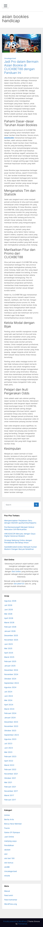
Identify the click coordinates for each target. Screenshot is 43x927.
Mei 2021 (8, 782)
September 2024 (11, 683)
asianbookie (9, 138)
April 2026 (8, 618)
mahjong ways (10, 841)
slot (5, 854)
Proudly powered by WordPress (15, 921)
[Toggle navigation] (5, 6)
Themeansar (22, 924)
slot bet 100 (9, 858)
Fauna (7, 828)
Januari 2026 (10, 631)
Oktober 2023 (10, 731)
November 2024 (11, 674)
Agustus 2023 (10, 739)
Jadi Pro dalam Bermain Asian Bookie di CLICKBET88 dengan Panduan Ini (21, 67)
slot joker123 (19, 584)
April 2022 (8, 761)
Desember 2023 (11, 722)
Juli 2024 (8, 692)
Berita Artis (9, 819)
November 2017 (11, 791)
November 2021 (11, 774)
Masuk (7, 891)
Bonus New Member (13, 824)
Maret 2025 (9, 657)
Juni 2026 (8, 610)
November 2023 (11, 726)
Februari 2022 (10, 769)
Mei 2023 (8, 752)
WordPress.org (10, 904)
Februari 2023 (10, 756)
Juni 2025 (8, 644)
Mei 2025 (8, 648)
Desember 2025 (11, 635)
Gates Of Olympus (12, 832)
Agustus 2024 (10, 687)
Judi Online (9, 837)
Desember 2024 (11, 670)
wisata (7, 876)
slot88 (6, 867)
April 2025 (8, 653)
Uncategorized (10, 58)
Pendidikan (9, 845)
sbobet (7, 850)
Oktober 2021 (10, 778)
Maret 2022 (9, 765)
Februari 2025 (10, 661)
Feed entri (8, 895)
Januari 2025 (9, 666)
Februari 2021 (10, 787)
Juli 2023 (8, 744)
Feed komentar (10, 900)
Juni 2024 (8, 696)
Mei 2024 (8, 700)
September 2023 (11, 735)
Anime (7, 815)
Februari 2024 (10, 713)
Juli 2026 (8, 605)
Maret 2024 (9, 709)
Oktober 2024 (10, 679)
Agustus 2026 (10, 601)
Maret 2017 (9, 795)
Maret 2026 (9, 622)
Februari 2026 (10, 627)
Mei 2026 (8, 614)
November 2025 (11, 640)
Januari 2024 (10, 718)
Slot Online (16, 571)
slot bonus (8, 863)
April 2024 (8, 705)
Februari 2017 (10, 800)
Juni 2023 (8, 748)
